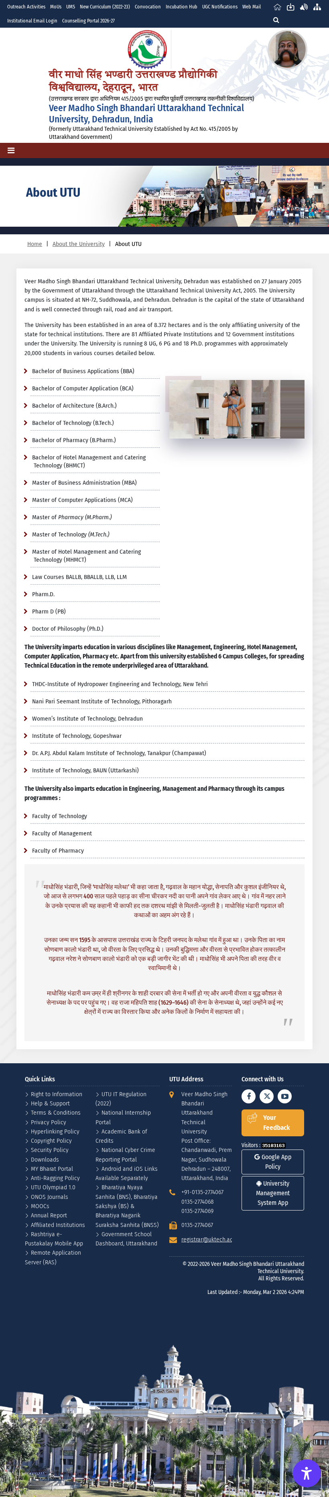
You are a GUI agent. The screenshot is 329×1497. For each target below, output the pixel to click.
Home (34, 244)
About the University (79, 244)
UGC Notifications (220, 7)
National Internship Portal (123, 1117)
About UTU (128, 244)
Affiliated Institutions (58, 1225)
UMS (70, 7)
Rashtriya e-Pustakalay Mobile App (54, 1238)
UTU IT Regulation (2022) (120, 1098)
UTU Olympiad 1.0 (53, 1187)
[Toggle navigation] (11, 150)
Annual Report (49, 1215)
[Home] (277, 6)
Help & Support (50, 1103)
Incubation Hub (181, 7)
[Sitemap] (317, 6)
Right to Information (56, 1094)
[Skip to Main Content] (290, 6)
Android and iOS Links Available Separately (126, 1173)
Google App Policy (276, 1161)
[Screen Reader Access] (304, 6)
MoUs (55, 7)
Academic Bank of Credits (121, 1135)
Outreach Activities (26, 7)
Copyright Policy (51, 1140)
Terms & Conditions (56, 1112)
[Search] (276, 20)
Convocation (148, 7)
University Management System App (273, 1193)
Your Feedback (276, 1122)
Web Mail (251, 7)
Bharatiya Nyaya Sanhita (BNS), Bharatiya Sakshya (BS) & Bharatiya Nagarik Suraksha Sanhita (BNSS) (127, 1205)
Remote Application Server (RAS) (53, 1257)
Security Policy (50, 1150)
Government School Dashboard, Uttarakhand (126, 1238)
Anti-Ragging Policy (55, 1178)
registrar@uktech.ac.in (210, 1239)
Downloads (45, 1159)
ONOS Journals (49, 1196)
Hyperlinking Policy (55, 1131)
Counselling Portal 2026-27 (88, 21)
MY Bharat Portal (52, 1168)
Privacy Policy (48, 1122)
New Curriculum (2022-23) (105, 7)
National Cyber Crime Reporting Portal (125, 1154)
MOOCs (40, 1206)
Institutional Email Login (32, 21)
